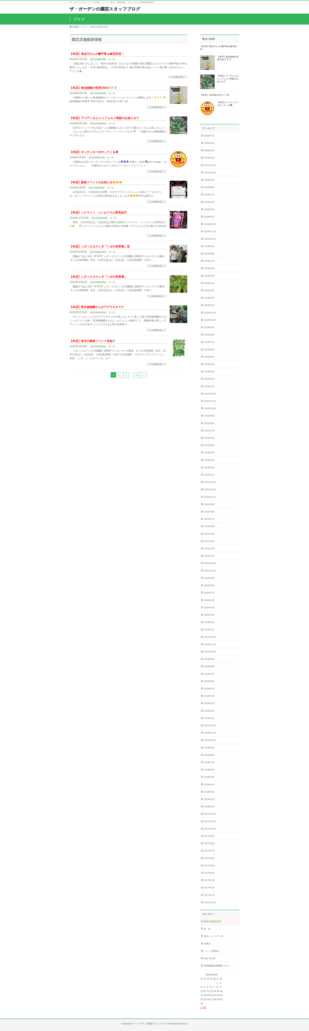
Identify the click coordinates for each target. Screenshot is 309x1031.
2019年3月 (209, 703)
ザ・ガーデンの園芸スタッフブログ (105, 8)
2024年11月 (210, 231)
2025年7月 (209, 194)
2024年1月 (209, 305)
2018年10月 (210, 740)
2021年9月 (209, 504)
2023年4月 (209, 364)
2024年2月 (209, 298)
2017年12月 (210, 814)
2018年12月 (210, 725)
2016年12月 (210, 902)
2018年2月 (209, 799)
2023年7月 (209, 342)
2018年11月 (210, 733)
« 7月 (203, 1007)
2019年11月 (210, 644)
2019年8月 (209, 666)
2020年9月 (209, 578)
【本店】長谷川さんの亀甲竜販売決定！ (97, 53)
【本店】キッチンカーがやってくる (92, 152)
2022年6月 (209, 438)
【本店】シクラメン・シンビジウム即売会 (97, 212)
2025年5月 (209, 209)
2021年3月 (209, 548)
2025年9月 (209, 180)
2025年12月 (210, 165)
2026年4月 (209, 158)
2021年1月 (209, 556)
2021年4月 (209, 541)
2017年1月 (209, 895)
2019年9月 (209, 659)
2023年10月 (210, 320)
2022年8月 (209, 423)
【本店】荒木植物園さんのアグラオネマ (95, 306)
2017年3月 (209, 880)
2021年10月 (210, 497)
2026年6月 (209, 143)
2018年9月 (209, 747)
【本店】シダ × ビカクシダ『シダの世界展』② (100, 246)
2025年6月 (209, 202)
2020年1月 (209, 629)
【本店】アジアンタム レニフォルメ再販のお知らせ (103, 118)
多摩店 (207, 943)
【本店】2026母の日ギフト (213, 95)
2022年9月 (209, 416)
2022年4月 (209, 452)
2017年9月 (209, 836)
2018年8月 (209, 755)
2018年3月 (209, 792)
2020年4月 (209, 607)
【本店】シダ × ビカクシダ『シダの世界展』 (98, 276)
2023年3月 (209, 371)
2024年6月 (209, 268)
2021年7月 (209, 519)
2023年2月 (209, 379)
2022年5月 (209, 445)
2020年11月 (210, 571)
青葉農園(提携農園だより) (216, 965)
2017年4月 (209, 873)
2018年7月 (209, 762)
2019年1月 (209, 718)
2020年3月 (209, 615)
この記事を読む (177, 77)
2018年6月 (209, 770)
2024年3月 (209, 290)
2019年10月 (210, 652)
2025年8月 (209, 187)
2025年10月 (210, 172)
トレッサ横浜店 (211, 951)
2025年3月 (209, 217)
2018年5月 (209, 777)
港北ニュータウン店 (213, 936)
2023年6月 (209, 349)
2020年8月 (209, 585)
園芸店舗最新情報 (98, 59)
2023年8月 (209, 335)
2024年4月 (209, 283)
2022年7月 (209, 430)
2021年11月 (210, 489)
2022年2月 (209, 467)
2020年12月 (210, 563)
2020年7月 (209, 593)
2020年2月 (209, 622)
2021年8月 (209, 511)
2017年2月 (209, 887)
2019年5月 (209, 688)
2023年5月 (209, 357)
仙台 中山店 (209, 958)
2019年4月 (209, 696)
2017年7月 (209, 851)
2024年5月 (209, 276)
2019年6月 (209, 681)
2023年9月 (209, 327)
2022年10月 (210, 408)
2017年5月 (209, 865)
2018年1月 (209, 806)
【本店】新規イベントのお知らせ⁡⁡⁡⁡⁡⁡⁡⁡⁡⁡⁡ (91, 182)
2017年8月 (209, 843)
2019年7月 (209, 674)
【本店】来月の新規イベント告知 (91, 340)
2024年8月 (209, 253)
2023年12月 (210, 313)
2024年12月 (210, 224)
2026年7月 (209, 136)
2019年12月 (210, 637)
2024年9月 (209, 246)
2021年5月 (209, 534)
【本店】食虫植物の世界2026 (88, 87)
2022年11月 (210, 401)
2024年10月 (210, 239)
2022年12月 (210, 394)
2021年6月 (209, 526)
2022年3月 (209, 460)
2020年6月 (209, 600)
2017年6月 (209, 858)
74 (136, 374)
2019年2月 (209, 711)
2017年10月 (210, 829)
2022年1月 (209, 475)
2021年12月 (210, 482)
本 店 (112, 59)
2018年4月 (209, 784)
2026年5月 (209, 150)
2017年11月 (210, 821)
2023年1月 (209, 386)
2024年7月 (209, 261)
